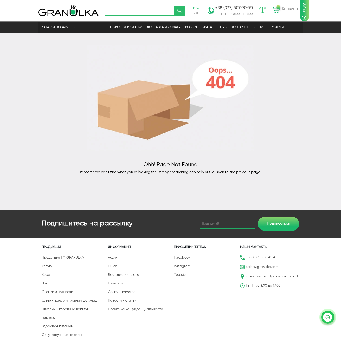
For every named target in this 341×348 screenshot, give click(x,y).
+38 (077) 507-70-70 (234, 8)
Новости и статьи (122, 300)
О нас (113, 266)
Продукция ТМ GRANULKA (63, 257)
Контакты (115, 283)
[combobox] (139, 11)
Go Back (216, 172)
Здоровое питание (57, 326)
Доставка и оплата (123, 274)
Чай (45, 283)
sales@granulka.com (262, 267)
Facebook (182, 257)
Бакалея (49, 317)
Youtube (180, 274)
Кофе (46, 274)
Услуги (278, 27)
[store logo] (68, 10)
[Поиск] (179, 11)
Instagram (182, 266)
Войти (304, 7)
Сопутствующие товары (62, 335)
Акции (112, 257)
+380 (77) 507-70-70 (261, 257)
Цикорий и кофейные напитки (65, 309)
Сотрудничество (121, 292)
